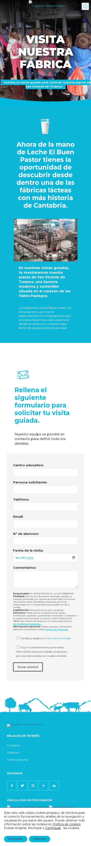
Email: (18, 517)
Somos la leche (17, 759)
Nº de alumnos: (26, 534)
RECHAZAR (15, 838)
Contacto (13, 745)
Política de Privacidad (57, 629)
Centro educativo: (28, 465)
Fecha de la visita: (28, 550)
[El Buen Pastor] (47, 5)
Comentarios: (24, 568)
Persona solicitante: (30, 482)
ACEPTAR (39, 838)
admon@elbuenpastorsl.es (27, 623)
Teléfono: (21, 499)
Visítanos (13, 752)
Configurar (53, 828)
